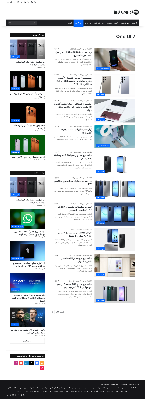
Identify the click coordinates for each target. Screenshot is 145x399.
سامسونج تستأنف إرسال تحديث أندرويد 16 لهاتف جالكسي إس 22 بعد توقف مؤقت (73, 106)
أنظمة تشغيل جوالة (109, 388)
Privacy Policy (34, 391)
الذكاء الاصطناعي (112, 23)
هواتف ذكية (125, 23)
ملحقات (66, 391)
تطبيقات (98, 388)
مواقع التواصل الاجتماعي (58, 388)
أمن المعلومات (43, 388)
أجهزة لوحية (123, 391)
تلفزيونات (74, 391)
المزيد (70, 23)
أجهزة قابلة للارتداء (112, 391)
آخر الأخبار (78, 23)
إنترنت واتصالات (72, 388)
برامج (80, 391)
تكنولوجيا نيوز (86, 49)
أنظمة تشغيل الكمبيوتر (90, 391)
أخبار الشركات (33, 388)
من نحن (19, 391)
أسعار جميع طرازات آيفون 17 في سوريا (28, 157)
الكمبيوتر (102, 391)
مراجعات (88, 23)
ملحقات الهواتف (58, 391)
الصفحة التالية (60, 312)
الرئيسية (134, 23)
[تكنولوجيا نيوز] (126, 12)
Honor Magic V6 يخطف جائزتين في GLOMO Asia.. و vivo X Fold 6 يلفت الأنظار (28, 298)
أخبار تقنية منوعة (46, 391)
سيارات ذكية (23, 388)
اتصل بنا (25, 391)
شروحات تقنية (99, 23)
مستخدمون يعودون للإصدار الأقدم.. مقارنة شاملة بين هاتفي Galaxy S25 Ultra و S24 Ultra (74, 81)
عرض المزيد (27, 341)
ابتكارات (15, 388)
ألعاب (9, 388)
